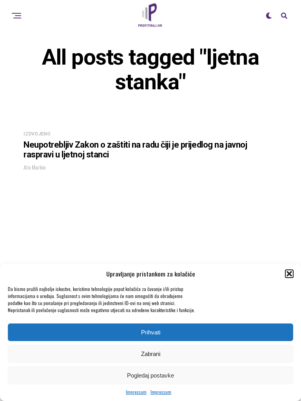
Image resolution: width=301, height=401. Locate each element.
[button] (289, 274)
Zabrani (150, 353)
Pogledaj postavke (150, 375)
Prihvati (150, 332)
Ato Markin (34, 167)
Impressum (136, 391)
